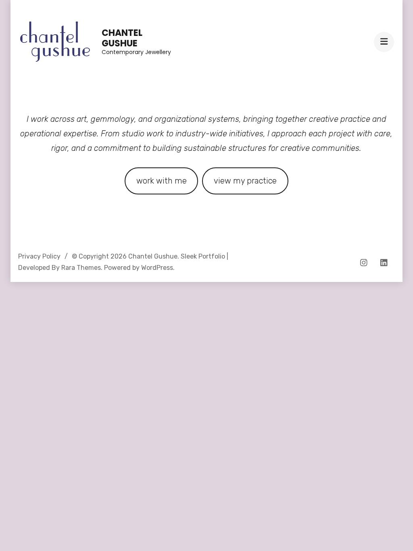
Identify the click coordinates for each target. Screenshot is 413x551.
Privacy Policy (39, 256)
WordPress (157, 267)
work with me (161, 181)
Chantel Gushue (122, 38)
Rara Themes (81, 267)
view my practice (245, 181)
